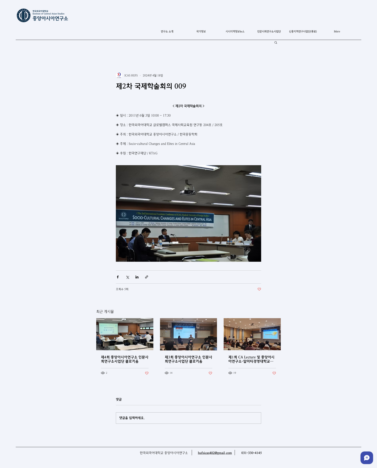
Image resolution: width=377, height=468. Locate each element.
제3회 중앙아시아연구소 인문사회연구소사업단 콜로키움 (188, 359)
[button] (201, 31)
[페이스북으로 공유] (118, 277)
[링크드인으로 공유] (137, 277)
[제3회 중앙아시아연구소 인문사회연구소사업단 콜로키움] (188, 334)
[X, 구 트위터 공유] (127, 277)
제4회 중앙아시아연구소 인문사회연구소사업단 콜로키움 (124, 359)
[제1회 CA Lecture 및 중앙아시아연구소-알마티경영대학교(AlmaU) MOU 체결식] (252, 334)
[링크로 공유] (146, 277)
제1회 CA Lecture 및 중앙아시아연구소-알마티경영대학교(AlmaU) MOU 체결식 (251, 359)
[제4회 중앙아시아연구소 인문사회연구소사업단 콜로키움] (124, 334)
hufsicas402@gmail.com (215, 453)
